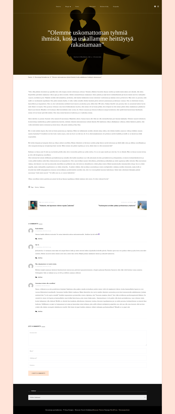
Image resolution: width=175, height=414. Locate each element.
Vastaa (40, 238)
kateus (37, 187)
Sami (77, 6)
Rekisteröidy (104, 6)
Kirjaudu (116, 6)
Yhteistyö (93, 6)
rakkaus (42, 187)
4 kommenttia (97, 57)
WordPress (113, 410)
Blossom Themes (98, 410)
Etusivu (58, 6)
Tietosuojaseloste (124, 410)
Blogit (67, 6)
